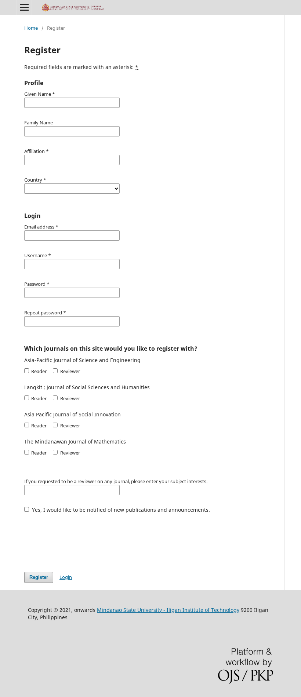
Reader (38, 371)
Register (38, 577)
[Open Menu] (24, 7)
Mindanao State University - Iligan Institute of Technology (168, 609)
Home (31, 28)
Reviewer (69, 371)
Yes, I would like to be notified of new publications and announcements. (120, 509)
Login (65, 577)
